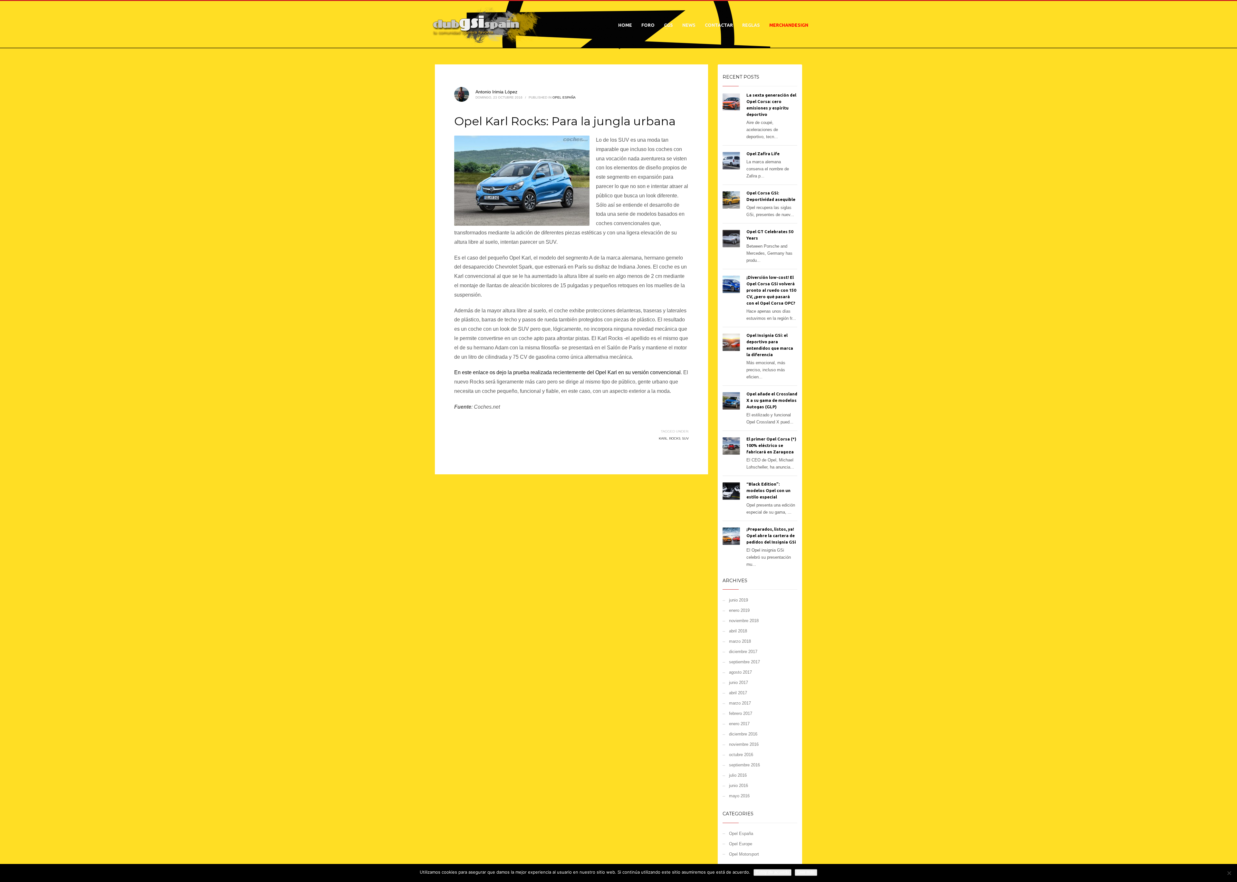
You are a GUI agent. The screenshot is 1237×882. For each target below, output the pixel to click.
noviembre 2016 (744, 744)
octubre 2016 (741, 754)
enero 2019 (739, 610)
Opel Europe (740, 843)
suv (685, 438)
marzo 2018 (740, 641)
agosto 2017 (740, 672)
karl (663, 438)
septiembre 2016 (744, 765)
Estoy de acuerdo (772, 872)
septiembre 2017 (744, 661)
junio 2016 (738, 785)
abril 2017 (738, 692)
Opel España (564, 97)
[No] (1229, 873)
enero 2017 (739, 723)
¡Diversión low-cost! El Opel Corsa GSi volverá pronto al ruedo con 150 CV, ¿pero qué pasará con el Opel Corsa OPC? (771, 290)
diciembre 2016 (743, 734)
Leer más (806, 872)
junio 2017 (738, 682)
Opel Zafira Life (763, 153)
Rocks (674, 438)
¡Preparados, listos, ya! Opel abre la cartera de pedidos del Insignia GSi (771, 535)
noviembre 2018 (744, 620)
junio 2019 (738, 600)
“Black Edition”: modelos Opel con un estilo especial (768, 490)
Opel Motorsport (744, 854)
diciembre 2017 (743, 651)
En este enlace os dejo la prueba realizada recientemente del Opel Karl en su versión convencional (567, 372)
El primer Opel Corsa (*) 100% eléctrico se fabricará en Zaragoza (771, 445)
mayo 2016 (739, 795)
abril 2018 (738, 631)
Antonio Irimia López (496, 91)
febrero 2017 (740, 713)
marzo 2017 (740, 703)
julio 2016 (738, 775)
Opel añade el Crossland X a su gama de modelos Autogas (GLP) (771, 400)
